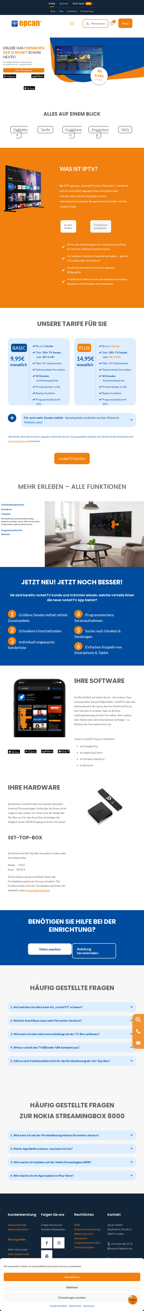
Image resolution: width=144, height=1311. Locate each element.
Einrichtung (100, 132)
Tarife (45, 129)
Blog (53, 11)
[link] (14, 752)
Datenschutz (75, 1305)
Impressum (88, 1305)
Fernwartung (86, 11)
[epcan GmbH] (27, 23)
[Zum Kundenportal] (95, 23)
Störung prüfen (17, 1239)
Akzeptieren (72, 1277)
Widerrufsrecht (83, 1233)
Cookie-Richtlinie (58, 1305)
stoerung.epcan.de (18, 1254)
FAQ (125, 129)
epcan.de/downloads (38, 890)
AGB (77, 1224)
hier (41, 881)
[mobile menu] (72, 23)
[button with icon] (46, 1242)
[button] (78, 420)
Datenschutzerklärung (87, 1229)
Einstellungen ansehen (72, 1297)
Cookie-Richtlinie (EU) (87, 1242)
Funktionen (73, 132)
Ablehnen (72, 1287)
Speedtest (72, 11)
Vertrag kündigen (84, 1247)
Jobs (61, 11)
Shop (125, 23)
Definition (21, 132)
